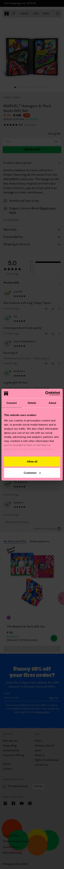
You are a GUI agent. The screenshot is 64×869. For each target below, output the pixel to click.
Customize (30, 472)
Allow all (32, 461)
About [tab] (52, 402)
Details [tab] (32, 402)
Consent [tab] (11, 402)
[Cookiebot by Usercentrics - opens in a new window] (45, 393)
